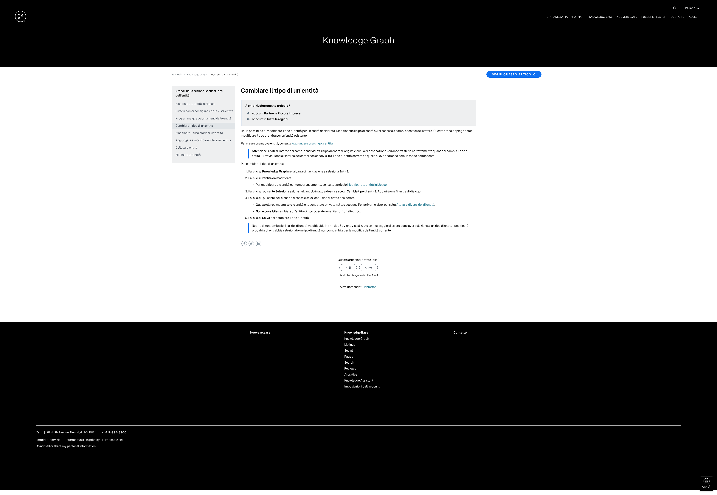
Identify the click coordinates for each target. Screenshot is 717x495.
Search (349, 363)
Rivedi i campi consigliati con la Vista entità (204, 111)
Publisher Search (653, 16)
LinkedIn (258, 243)
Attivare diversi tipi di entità (415, 205)
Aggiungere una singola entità (312, 143)
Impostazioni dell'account (362, 386)
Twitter (251, 243)
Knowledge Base (600, 16)
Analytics (350, 374)
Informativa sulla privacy (83, 440)
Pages (348, 357)
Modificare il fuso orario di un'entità (199, 133)
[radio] (348, 267)
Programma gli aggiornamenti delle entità (203, 118)
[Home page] (20, 21)
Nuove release (627, 16)
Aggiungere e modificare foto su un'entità (203, 140)
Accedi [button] (693, 16)
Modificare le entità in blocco (195, 104)
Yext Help (177, 74)
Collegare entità (186, 148)
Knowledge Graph (197, 74)
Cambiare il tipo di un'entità (194, 126)
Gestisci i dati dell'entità (224, 74)
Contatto (678, 16)
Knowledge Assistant (358, 380)
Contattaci (370, 287)
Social (348, 351)
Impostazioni (114, 440)
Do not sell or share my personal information (66, 446)
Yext (39, 432)
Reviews (350, 369)
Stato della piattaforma (564, 16)
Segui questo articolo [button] (514, 74)
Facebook (244, 243)
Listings (349, 345)
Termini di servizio (48, 440)
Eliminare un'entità (188, 155)
